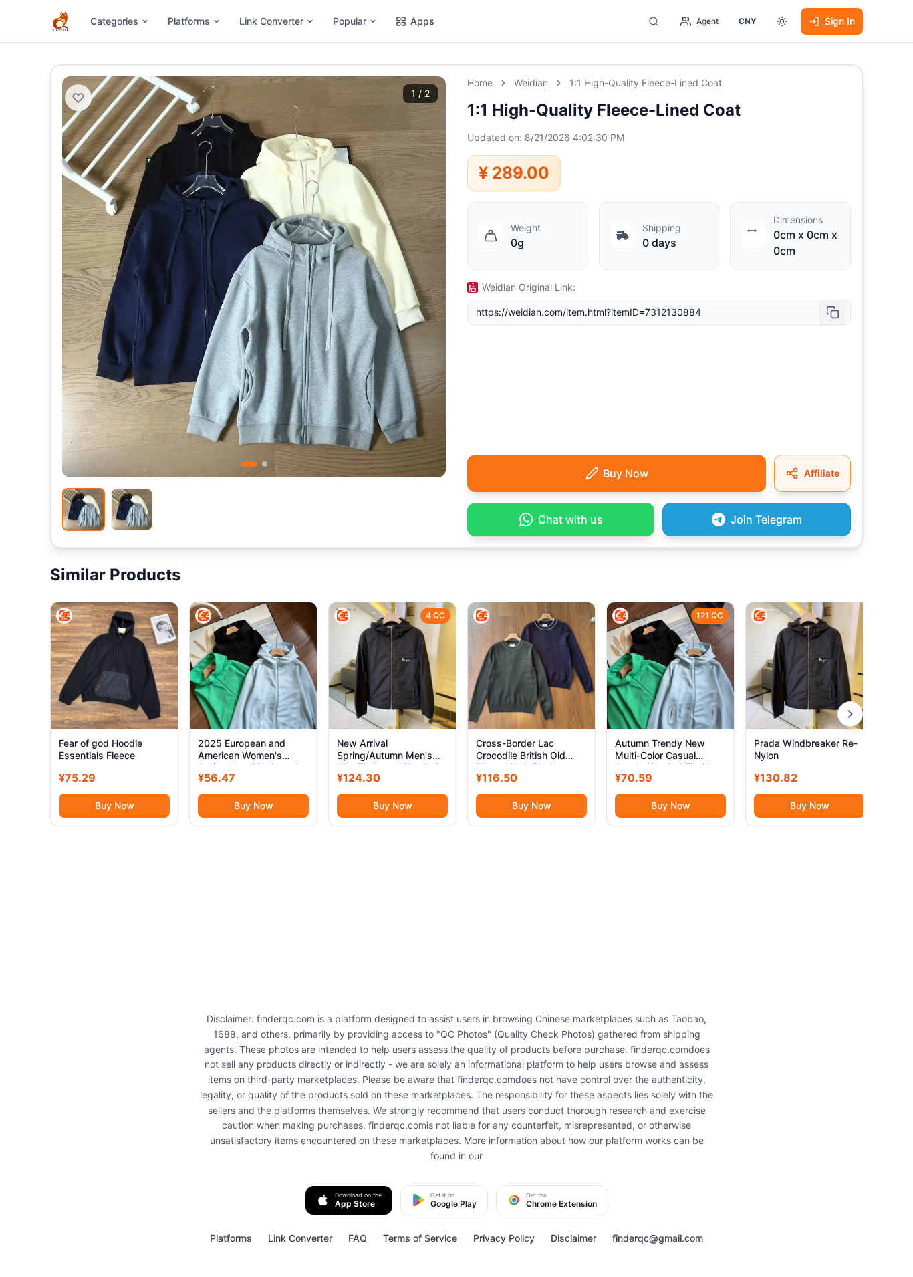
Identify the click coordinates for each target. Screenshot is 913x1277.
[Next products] (850, 714)
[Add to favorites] (78, 97)
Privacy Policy (504, 1238)
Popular (349, 21)
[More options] (782, 21)
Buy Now (114, 805)
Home (480, 82)
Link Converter (271, 21)
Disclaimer (573, 1238)
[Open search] (653, 21)
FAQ (357, 1238)
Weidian (531, 82)
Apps (422, 21)
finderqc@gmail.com (657, 1238)
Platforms (189, 21)
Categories (114, 21)
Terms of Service (420, 1238)
